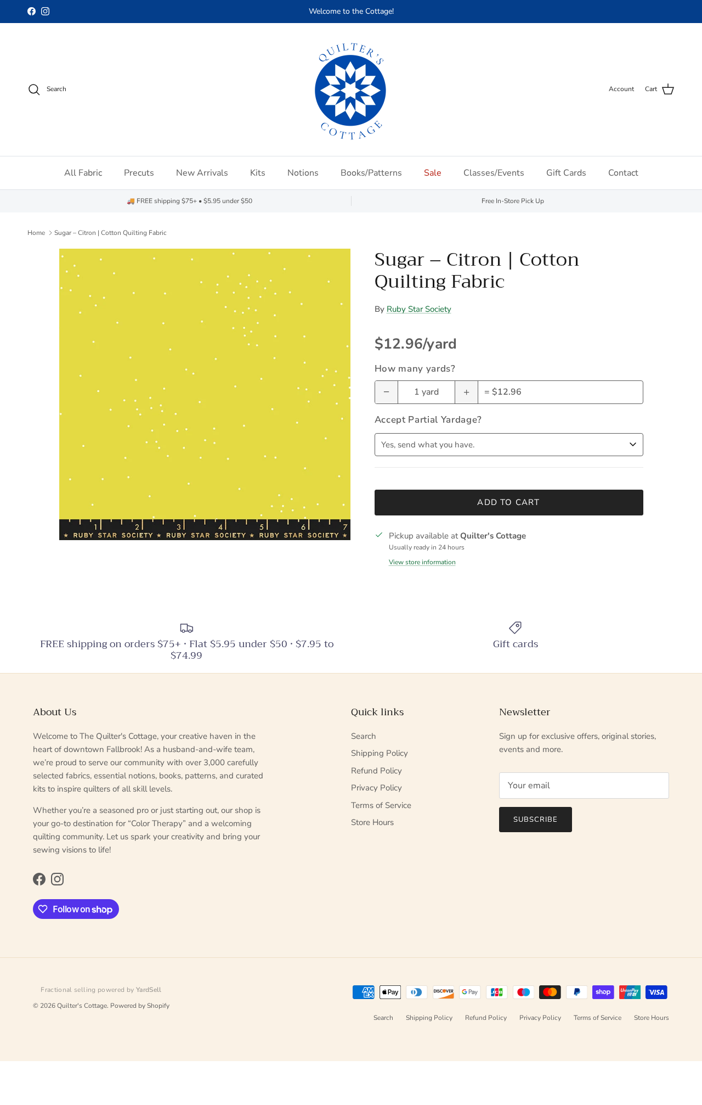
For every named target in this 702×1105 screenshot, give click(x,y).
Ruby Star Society (419, 309)
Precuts (139, 173)
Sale (432, 173)
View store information (422, 562)
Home (36, 232)
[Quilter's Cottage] (351, 89)
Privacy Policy (376, 787)
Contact (623, 173)
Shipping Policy (379, 753)
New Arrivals (202, 173)
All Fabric (83, 173)
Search (363, 736)
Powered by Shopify (139, 1005)
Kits (257, 173)
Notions (303, 173)
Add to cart (508, 502)
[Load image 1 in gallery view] (204, 394)
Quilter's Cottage (82, 1005)
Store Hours (372, 822)
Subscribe (535, 819)
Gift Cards (566, 173)
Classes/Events (493, 173)
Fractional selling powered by (101, 989)
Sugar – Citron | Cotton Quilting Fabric (110, 232)
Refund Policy (376, 770)
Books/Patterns (371, 173)
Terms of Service (381, 805)
